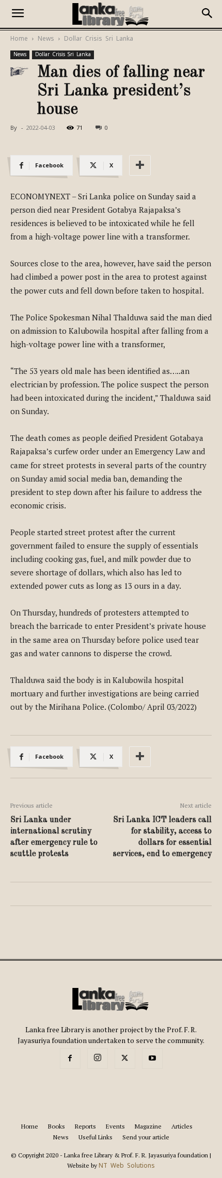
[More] (140, 165)
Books (56, 1126)
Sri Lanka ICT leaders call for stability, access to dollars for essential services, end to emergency (162, 837)
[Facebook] (70, 1058)
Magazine (148, 1126)
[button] (17, 14)
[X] (125, 1058)
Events (115, 1126)
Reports (85, 1126)
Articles (182, 1126)
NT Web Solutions (127, 1166)
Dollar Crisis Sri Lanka (98, 39)
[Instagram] (97, 1058)
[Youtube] (152, 1058)
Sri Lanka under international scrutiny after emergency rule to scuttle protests (54, 837)
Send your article (145, 1137)
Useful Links (95, 1137)
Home (19, 39)
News (46, 39)
